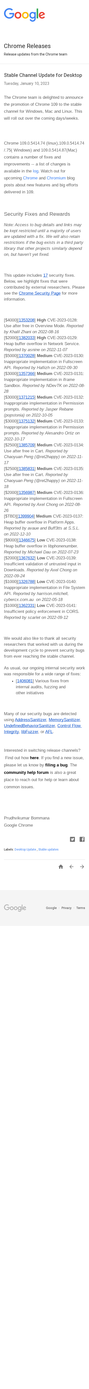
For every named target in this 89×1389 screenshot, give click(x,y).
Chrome (30, 178)
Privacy (67, 908)
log (35, 171)
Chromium (55, 178)
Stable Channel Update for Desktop (43, 75)
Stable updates (48, 849)
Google (51, 908)
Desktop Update (26, 849)
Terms (80, 908)
